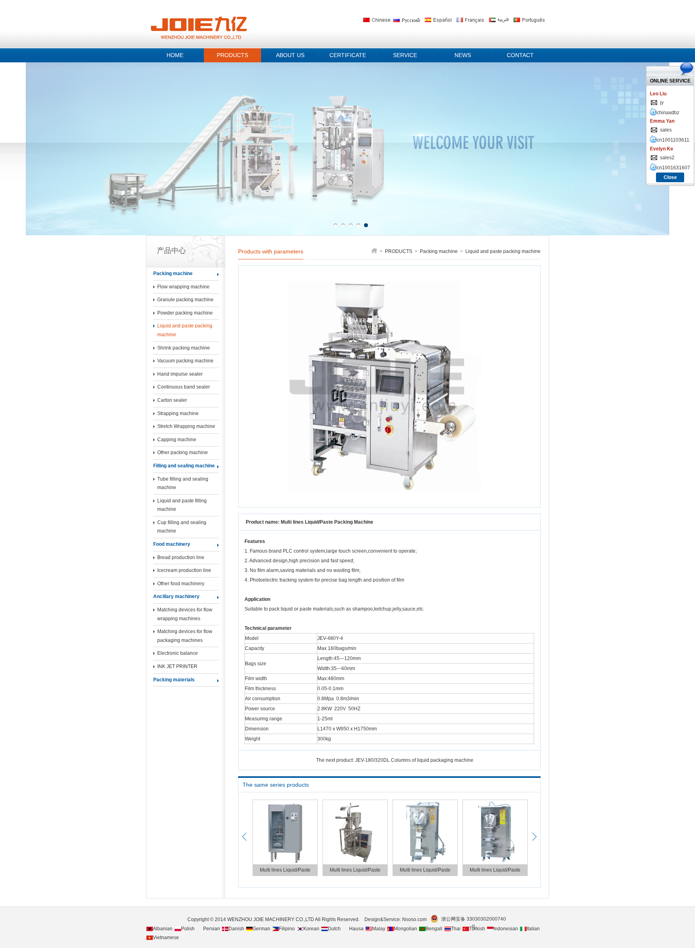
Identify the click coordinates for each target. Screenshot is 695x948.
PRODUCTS (232, 55)
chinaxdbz (668, 112)
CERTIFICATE (347, 55)
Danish (236, 929)
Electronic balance (177, 653)
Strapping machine (178, 413)
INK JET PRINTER (177, 666)
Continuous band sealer (183, 387)
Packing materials (174, 680)
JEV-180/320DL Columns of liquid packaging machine (414, 760)
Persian (211, 929)
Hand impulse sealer (180, 374)
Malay (378, 929)
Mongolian (405, 929)
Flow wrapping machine (183, 287)
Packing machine (173, 273)
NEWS (462, 55)
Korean (311, 929)
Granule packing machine (185, 299)
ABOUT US (290, 55)
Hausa (356, 929)
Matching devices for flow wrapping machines (184, 614)
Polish (188, 929)
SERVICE (405, 55)
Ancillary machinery (176, 596)
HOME (175, 55)
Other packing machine (182, 452)
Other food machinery (180, 583)
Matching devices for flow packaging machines (184, 636)
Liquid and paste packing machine (184, 330)
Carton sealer (172, 400)
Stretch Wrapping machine (186, 426)
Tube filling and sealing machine (182, 483)
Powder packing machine (185, 313)
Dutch (334, 929)
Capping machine (176, 439)
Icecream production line (184, 570)
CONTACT (520, 55)
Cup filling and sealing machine (181, 527)
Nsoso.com (415, 919)
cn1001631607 (673, 168)
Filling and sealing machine (184, 466)
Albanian (163, 929)
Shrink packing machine (183, 348)
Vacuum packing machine (185, 361)
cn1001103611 (673, 140)
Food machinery (171, 544)
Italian (533, 929)
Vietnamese (166, 937)
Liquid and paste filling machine (182, 505)
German (261, 929)
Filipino (287, 929)
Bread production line (180, 557)
